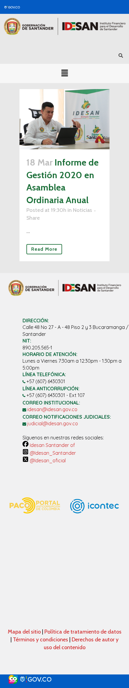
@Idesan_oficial (47, 460)
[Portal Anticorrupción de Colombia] (35, 519)
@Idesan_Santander (52, 453)
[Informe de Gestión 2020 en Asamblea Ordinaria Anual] (65, 119)
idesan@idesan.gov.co (52, 409)
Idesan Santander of (51, 445)
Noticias (82, 210)
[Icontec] (95, 531)
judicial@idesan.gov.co (52, 423)
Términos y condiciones (40, 639)
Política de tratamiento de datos (83, 631)
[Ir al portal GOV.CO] (64, 679)
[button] (64, 73)
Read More (44, 249)
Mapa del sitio (25, 631)
